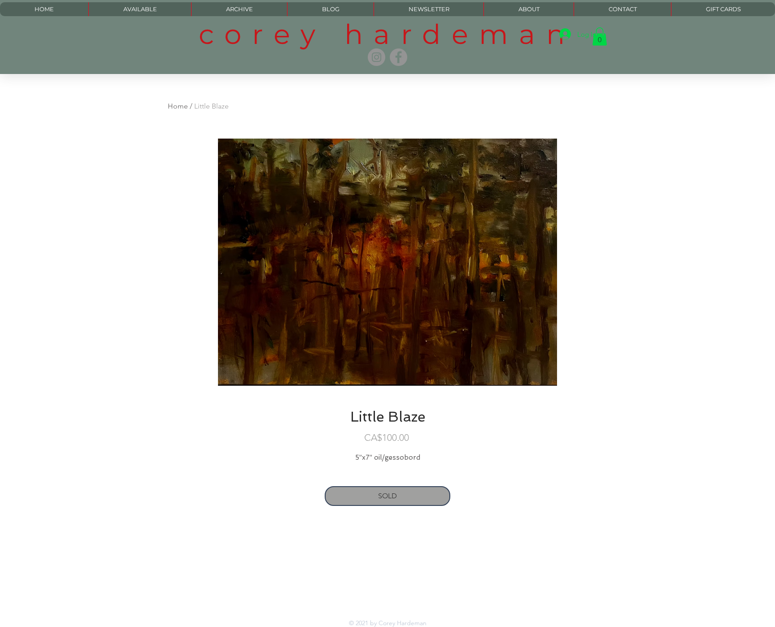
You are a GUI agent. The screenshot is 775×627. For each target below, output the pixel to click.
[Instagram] (376, 57)
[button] (599, 36)
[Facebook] (398, 57)
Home (178, 106)
